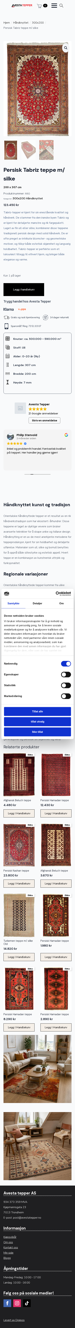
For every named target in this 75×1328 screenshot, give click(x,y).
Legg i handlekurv (24, 290)
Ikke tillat (37, 731)
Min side (8, 1253)
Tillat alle (37, 711)
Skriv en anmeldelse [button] (44, 420)
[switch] (66, 674)
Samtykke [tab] (14, 603)
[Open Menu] (54, 5)
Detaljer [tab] (37, 603)
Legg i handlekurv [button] (19, 813)
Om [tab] (61, 603)
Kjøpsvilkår (9, 1237)
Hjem (6, 23)
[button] (65, 48)
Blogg (7, 1258)
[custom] (27, 1303)
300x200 (38, 23)
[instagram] (17, 1303)
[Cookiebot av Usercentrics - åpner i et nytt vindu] (55, 593)
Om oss (8, 1242)
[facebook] (7, 1303)
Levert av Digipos (14, 1320)
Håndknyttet (20, 23)
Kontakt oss (10, 1247)
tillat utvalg (37, 721)
